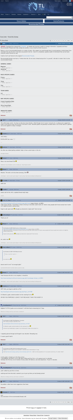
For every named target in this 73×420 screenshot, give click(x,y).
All (71, 40)
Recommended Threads (28, 56)
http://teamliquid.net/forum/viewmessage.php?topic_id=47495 (16, 291)
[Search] (72, 17)
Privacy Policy (33, 415)
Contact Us (46, 415)
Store (39, 14)
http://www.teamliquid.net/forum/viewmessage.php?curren (15, 203)
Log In (2, 0)
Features (33, 14)
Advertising (26, 415)
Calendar (13, 14)
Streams (19, 14)
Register (7, 0)
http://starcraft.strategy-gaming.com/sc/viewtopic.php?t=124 (18, 351)
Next (68, 40)
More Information (62, 418)
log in (33, 408)
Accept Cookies (53, 418)
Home (2, 14)
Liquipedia (64, 0)
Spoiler (6, 68)
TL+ (48, 14)
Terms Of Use (40, 415)
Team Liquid (57, 0)
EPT (45, 14)
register (39, 408)
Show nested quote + (11, 254)
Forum (7, 14)
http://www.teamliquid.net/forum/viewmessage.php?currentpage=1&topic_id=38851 (22, 278)
